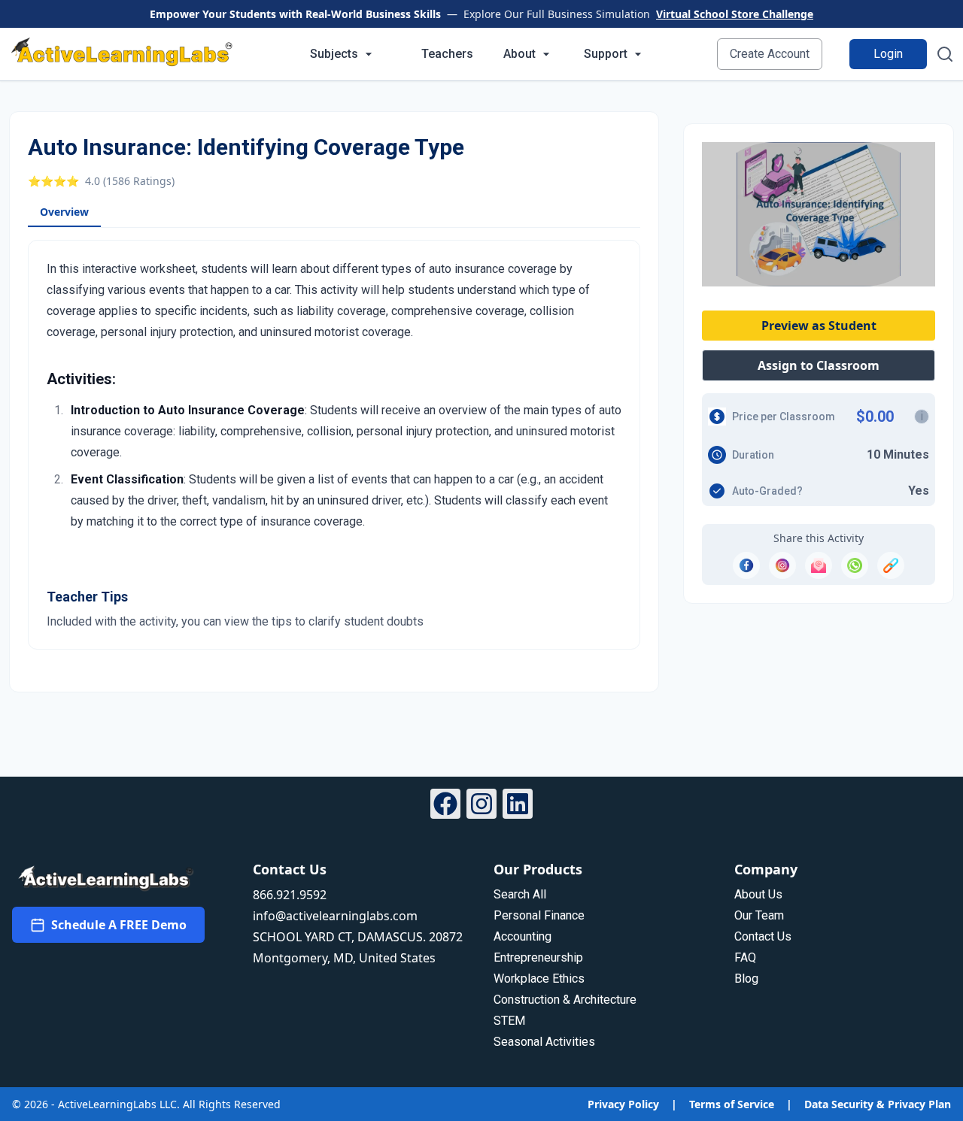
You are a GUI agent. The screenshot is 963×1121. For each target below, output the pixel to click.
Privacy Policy (623, 1104)
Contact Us (762, 936)
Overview (64, 212)
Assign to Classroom (818, 365)
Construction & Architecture (565, 999)
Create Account (770, 54)
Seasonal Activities (544, 1042)
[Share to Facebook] (746, 565)
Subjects (334, 54)
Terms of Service (731, 1104)
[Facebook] (445, 806)
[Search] (945, 54)
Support (605, 54)
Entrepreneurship (538, 957)
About (519, 54)
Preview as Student (818, 325)
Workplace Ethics (539, 978)
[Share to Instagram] (782, 565)
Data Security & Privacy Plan (877, 1104)
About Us (758, 894)
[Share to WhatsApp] (854, 565)
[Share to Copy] (890, 565)
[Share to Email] (818, 565)
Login (888, 54)
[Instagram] (481, 806)
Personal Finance (539, 915)
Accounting (522, 936)
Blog (746, 978)
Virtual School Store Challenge (734, 14)
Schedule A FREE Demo (119, 924)
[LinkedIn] (518, 806)
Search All (520, 894)
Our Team (759, 915)
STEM (509, 1020)
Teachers (447, 54)
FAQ (745, 957)
